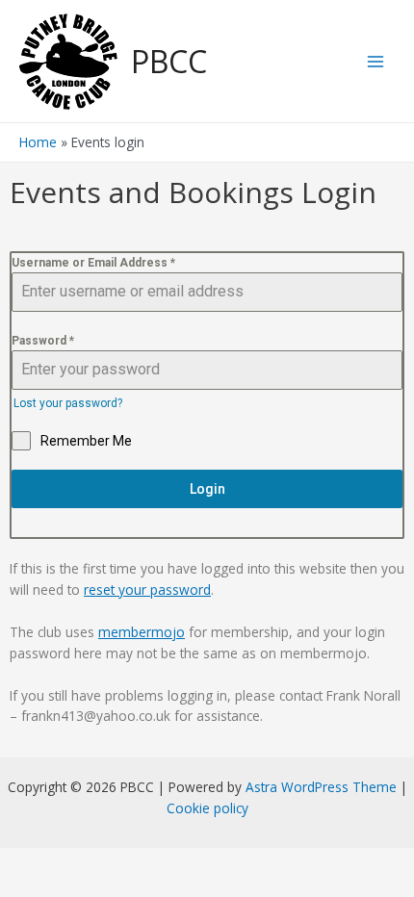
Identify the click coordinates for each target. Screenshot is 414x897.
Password (43, 340)
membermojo (141, 632)
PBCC (169, 61)
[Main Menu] (376, 61)
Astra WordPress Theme (321, 787)
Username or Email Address (93, 262)
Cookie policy (207, 808)
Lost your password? (67, 403)
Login (207, 489)
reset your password (147, 589)
